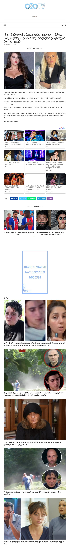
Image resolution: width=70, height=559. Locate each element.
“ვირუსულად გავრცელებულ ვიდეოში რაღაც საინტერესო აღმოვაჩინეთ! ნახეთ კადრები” (32, 493)
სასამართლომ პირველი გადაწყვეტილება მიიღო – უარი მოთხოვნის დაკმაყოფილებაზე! (51, 233)
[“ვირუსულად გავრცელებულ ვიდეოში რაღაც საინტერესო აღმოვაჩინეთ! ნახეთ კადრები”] (35, 469)
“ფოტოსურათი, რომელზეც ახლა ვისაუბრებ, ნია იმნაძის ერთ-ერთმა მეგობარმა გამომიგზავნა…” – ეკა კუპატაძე (33, 443)
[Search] (65, 25)
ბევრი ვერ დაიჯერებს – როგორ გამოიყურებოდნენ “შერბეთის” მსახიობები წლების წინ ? (34, 543)
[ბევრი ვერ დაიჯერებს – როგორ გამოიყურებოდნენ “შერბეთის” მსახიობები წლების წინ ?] (35, 519)
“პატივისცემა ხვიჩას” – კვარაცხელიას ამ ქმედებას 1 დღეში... (19, 233)
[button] (6, 223)
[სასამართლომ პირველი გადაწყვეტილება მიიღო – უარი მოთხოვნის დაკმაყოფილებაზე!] (51, 220)
